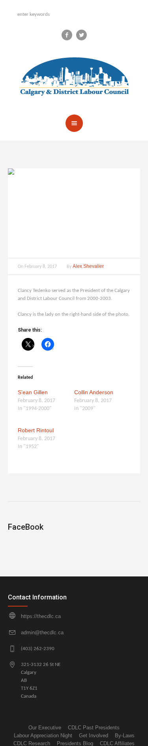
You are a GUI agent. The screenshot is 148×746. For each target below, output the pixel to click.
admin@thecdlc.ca (42, 632)
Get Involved (93, 735)
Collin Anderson (93, 392)
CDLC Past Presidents (94, 727)
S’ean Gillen (33, 392)
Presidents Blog (75, 743)
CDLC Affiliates (117, 743)
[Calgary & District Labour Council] (74, 74)
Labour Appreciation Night (43, 735)
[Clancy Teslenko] (74, 213)
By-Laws (125, 735)
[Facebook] (66, 34)
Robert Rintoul (36, 430)
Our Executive (44, 727)
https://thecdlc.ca (41, 616)
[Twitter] (81, 34)
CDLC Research (31, 743)
